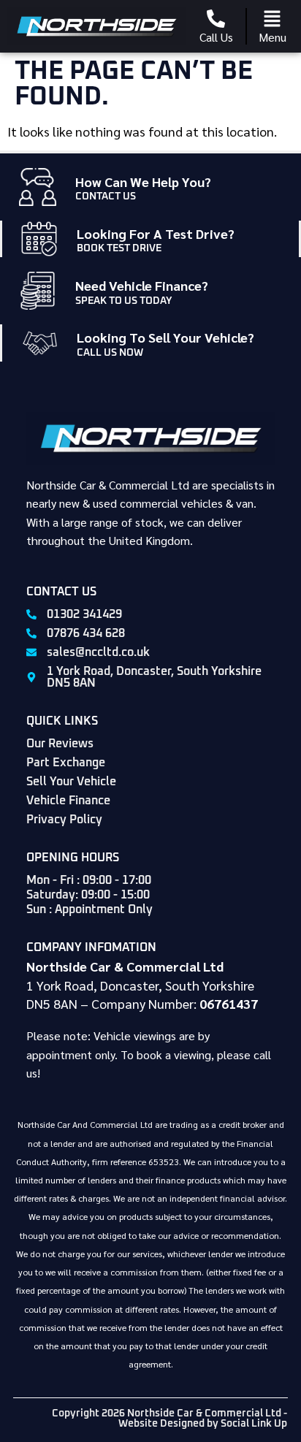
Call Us (216, 37)
